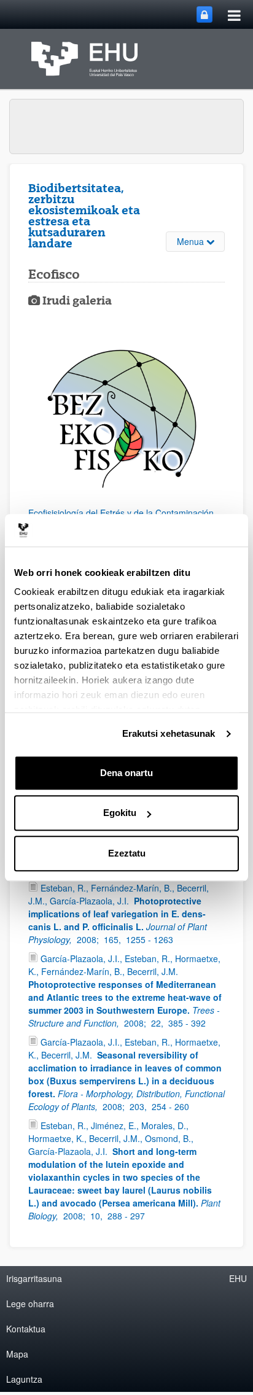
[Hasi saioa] (204, 14)
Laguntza (24, 1379)
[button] (126, 426)
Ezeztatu (127, 853)
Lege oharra (30, 1303)
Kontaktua (25, 1329)
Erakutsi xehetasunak (169, 733)
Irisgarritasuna (34, 1278)
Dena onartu (126, 772)
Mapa (17, 1354)
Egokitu (119, 812)
